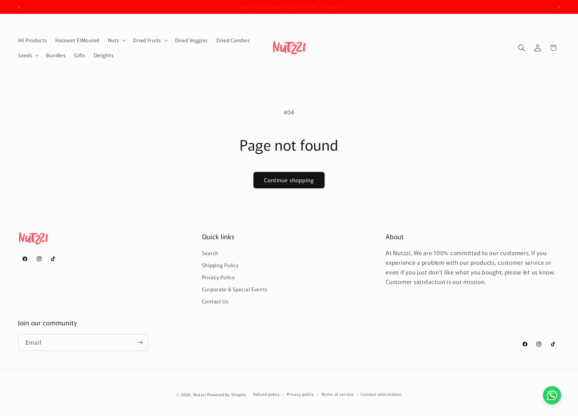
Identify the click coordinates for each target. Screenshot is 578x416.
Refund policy (266, 394)
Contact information (381, 394)
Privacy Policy (218, 277)
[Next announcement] (558, 7)
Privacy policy (300, 394)
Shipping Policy (220, 265)
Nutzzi (200, 394)
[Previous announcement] (19, 7)
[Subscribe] (140, 342)
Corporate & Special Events (235, 289)
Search (210, 253)
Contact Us (215, 301)
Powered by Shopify (226, 394)
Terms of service (337, 394)
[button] (116, 40)
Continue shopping (289, 180)
